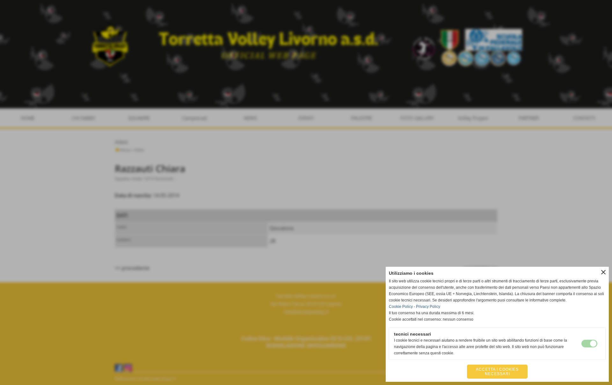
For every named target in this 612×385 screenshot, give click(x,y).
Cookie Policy (401, 306)
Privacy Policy (428, 306)
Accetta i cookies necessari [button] (497, 371)
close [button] (603, 272)
